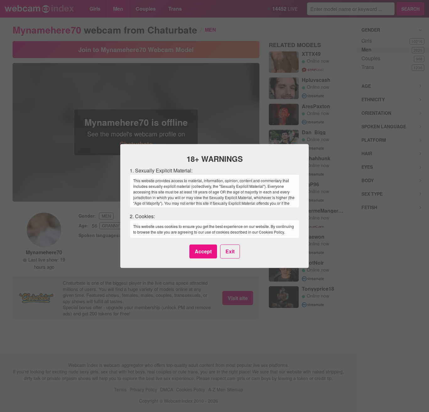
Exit (230, 251)
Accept (203, 251)
